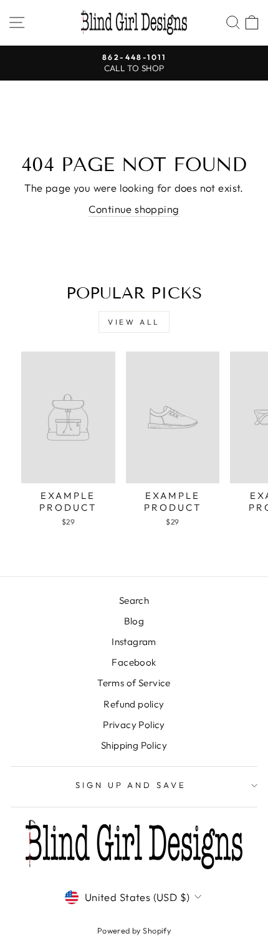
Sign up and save (131, 785)
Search (134, 600)
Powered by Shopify (134, 930)
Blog (134, 621)
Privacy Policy (134, 725)
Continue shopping (134, 208)
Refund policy (133, 704)
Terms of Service (134, 683)
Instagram (134, 642)
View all (134, 322)
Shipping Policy (134, 745)
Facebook (134, 662)
